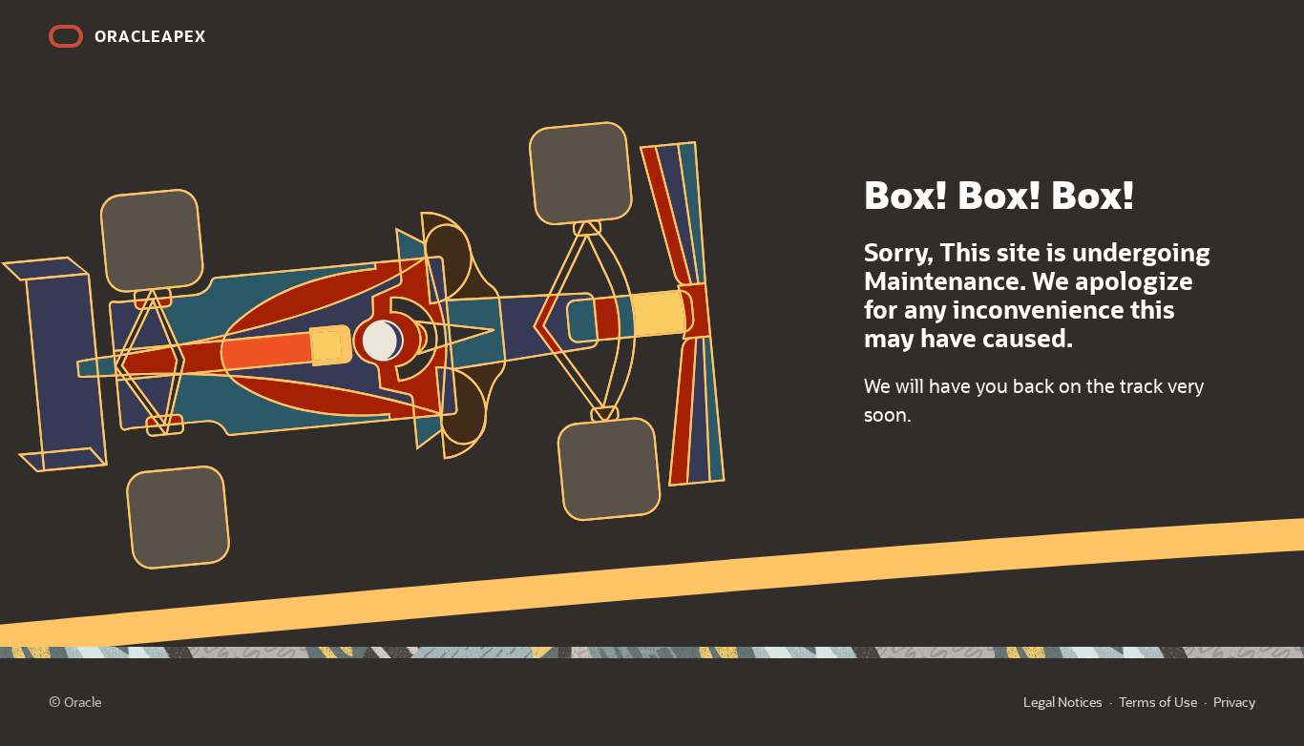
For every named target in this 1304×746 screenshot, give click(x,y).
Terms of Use (1158, 702)
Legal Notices (1063, 702)
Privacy (1234, 702)
